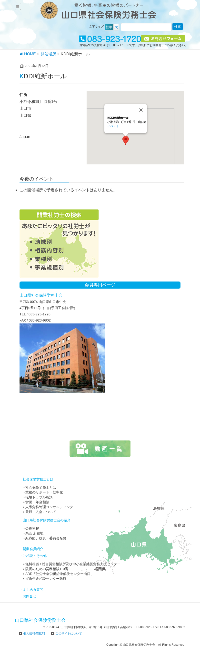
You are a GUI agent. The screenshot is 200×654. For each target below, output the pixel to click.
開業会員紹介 (33, 549)
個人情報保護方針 (35, 633)
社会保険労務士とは (40, 487)
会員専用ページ (100, 284)
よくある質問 (33, 589)
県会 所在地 (34, 533)
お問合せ (29, 596)
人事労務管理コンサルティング (49, 507)
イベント (113, 126)
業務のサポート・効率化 (44, 492)
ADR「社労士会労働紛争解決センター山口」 (59, 574)
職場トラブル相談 (39, 497)
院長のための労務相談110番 (46, 569)
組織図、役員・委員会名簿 (45, 538)
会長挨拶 (32, 528)
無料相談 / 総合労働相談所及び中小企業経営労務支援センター (72, 564)
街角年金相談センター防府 (45, 579)
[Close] (141, 110)
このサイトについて (69, 633)
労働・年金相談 (37, 502)
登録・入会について (40, 512)
